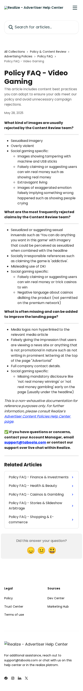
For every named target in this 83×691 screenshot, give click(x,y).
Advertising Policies (18, 56)
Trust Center (13, 606)
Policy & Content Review (48, 51)
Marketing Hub (58, 606)
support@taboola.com (25, 442)
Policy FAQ (45, 56)
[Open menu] (75, 7)
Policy (8, 598)
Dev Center (55, 598)
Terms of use (14, 614)
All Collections (14, 51)
